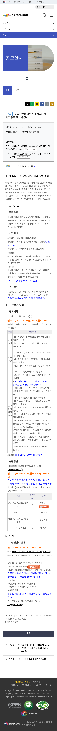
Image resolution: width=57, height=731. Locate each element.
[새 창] (44, 507)
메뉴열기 (51, 15)
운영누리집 (41, 7)
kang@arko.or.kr (14, 605)
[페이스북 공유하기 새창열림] (42, 104)
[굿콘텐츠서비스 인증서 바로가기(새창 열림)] (30, 712)
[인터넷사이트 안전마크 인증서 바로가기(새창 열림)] (28, 702)
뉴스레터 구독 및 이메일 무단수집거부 (24, 685)
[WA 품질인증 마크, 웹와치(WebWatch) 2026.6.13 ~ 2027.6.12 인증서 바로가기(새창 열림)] (42, 702)
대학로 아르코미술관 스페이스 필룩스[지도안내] (31, 552)
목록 (28, 633)
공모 (8, 90)
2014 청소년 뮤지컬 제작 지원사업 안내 (33, 661)
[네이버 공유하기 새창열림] (32, 104)
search (44, 15)
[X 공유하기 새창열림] (27, 104)
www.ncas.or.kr (14, 470)
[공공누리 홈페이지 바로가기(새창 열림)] (14, 704)
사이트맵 (47, 685)
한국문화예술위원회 (22, 15)
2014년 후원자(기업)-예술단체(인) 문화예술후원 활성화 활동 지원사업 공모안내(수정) (33, 648)
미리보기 (28, 149)
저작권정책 (38, 682)
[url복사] (47, 104)
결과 (17, 90)
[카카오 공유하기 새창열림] (37, 104)
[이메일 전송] (52, 104)
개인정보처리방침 (22, 682)
